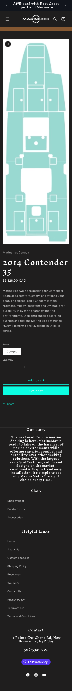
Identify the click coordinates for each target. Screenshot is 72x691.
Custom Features (18, 557)
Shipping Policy (17, 566)
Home (11, 541)
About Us (13, 549)
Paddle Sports (16, 509)
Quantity (8, 359)
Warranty (13, 583)
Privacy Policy (16, 599)
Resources (14, 574)
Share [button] (10, 404)
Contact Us (14, 591)
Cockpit (12, 351)
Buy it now (36, 391)
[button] (7, 19)
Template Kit (15, 608)
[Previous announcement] (7, 5)
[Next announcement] (65, 5)
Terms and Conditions (21, 616)
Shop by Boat (15, 500)
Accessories (15, 517)
